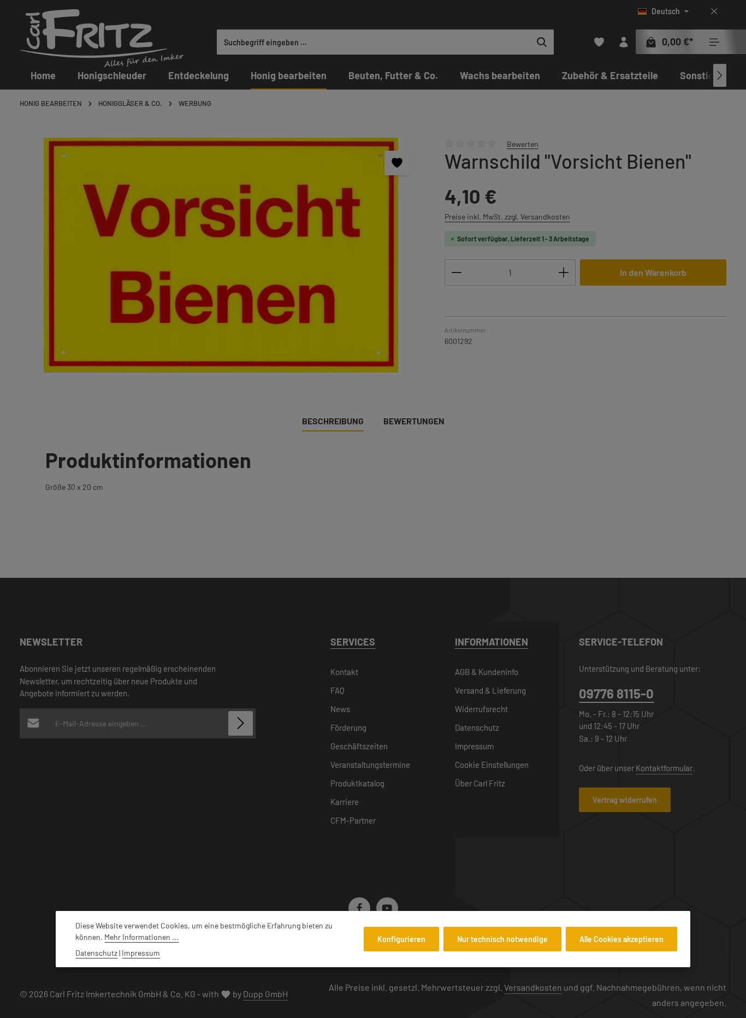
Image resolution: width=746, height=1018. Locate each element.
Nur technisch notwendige (502, 939)
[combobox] (374, 42)
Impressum (474, 746)
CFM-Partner (353, 820)
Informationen (491, 642)
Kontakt (344, 672)
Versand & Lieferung (490, 690)
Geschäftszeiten (359, 746)
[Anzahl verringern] (456, 272)
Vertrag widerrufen (625, 799)
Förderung (348, 727)
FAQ (337, 690)
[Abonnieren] (240, 723)
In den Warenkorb (653, 272)
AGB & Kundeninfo (486, 672)
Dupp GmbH (265, 994)
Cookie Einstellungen (492, 765)
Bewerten (522, 143)
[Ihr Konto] (623, 42)
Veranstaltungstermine (370, 765)
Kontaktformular (664, 768)
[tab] (333, 421)
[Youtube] (387, 908)
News (340, 709)
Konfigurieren (401, 939)
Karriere (344, 802)
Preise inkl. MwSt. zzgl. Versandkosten (507, 216)
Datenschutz (477, 727)
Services (352, 642)
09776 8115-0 (616, 693)
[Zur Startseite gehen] (101, 38)
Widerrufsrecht (481, 709)
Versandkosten (533, 987)
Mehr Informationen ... (141, 937)
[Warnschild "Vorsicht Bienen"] (220, 255)
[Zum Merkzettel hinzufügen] (396, 163)
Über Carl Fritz (480, 783)
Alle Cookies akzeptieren (621, 939)
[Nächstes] (719, 75)
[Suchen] (542, 42)
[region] (221, 255)
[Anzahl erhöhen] (564, 272)
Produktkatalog (357, 783)
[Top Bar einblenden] (714, 42)
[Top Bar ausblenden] (714, 12)
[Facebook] (359, 908)
